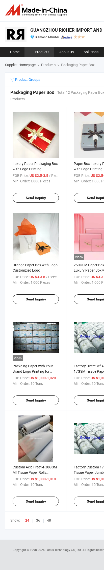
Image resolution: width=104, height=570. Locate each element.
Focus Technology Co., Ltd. (64, 550)
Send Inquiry (36, 198)
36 (38, 520)
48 (49, 520)
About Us (66, 51)
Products (42, 51)
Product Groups (27, 79)
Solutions (91, 51)
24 (27, 520)
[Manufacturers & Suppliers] (37, 10)
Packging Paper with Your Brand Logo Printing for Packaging (33, 371)
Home (14, 51)
